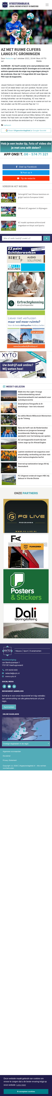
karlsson (7, 125)
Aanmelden (9, 707)
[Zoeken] (46, 238)
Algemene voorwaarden (12, 751)
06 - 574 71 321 (36, 154)
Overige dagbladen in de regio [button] (16, 744)
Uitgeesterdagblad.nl (19, 3)
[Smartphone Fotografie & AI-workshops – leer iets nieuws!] (9, 407)
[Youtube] (9, 686)
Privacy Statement (10, 760)
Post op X (27, 172)
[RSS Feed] (14, 686)
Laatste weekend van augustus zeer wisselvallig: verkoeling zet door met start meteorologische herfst (34, 454)
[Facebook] (4, 686)
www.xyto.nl (10, 676)
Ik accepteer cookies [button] (26, 1091)
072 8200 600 (11, 670)
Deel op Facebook (28, 166)
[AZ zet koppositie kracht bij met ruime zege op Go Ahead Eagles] (9, 443)
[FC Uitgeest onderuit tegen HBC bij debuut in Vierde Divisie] (9, 479)
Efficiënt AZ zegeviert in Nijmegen (32, 208)
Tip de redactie (28, 178)
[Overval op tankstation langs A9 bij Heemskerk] (9, 467)
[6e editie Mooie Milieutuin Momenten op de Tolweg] (9, 419)
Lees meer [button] (21, 1085)
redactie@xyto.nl (12, 673)
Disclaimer (7, 756)
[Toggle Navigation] (47, 5)
